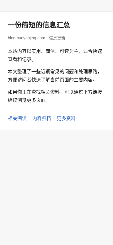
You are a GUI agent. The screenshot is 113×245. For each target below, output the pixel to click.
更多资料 (66, 118)
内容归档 (41, 118)
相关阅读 (17, 118)
